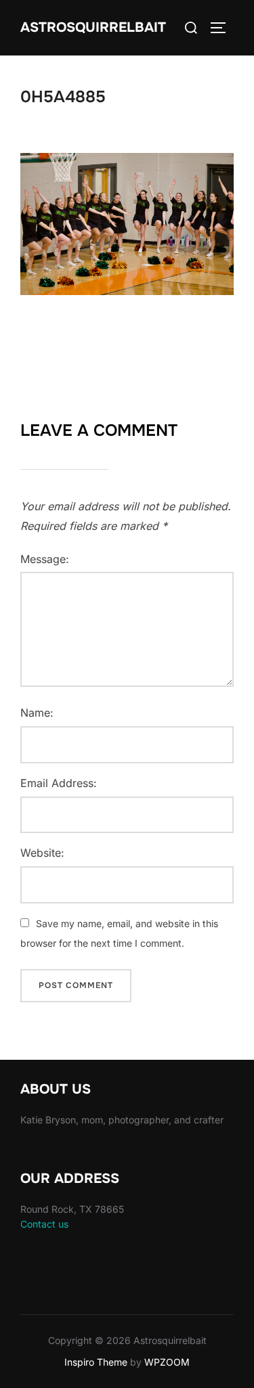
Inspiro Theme (95, 1362)
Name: (37, 712)
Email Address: (58, 783)
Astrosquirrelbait (93, 27)
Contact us (44, 1224)
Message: (44, 559)
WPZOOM (167, 1362)
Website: (42, 852)
